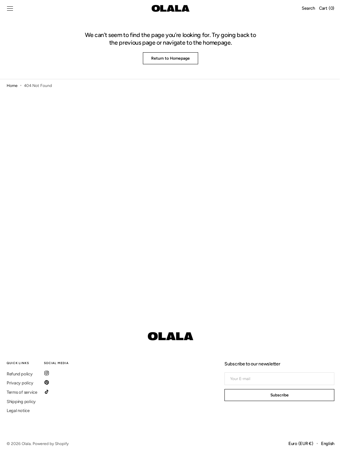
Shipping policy (21, 401)
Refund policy (20, 373)
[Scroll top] (326, 445)
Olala (26, 443)
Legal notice (18, 410)
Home (12, 85)
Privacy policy (20, 382)
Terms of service (22, 392)
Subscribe (274, 395)
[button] (10, 8)
